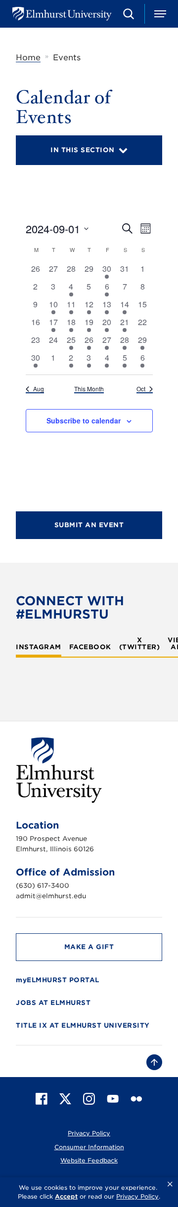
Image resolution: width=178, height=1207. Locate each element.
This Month (89, 389)
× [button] (170, 1184)
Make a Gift (89, 947)
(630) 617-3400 (42, 885)
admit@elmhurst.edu (51, 896)
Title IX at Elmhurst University (83, 1025)
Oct (140, 389)
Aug (38, 389)
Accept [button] (66, 1196)
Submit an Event (89, 525)
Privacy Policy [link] (137, 1196)
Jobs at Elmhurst (53, 1002)
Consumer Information (89, 1147)
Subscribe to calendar (83, 420)
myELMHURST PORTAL (57, 980)
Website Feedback (89, 1160)
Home (28, 57)
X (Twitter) (139, 644)
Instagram (38, 647)
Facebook (90, 647)
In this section (82, 150)
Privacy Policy (89, 1133)
